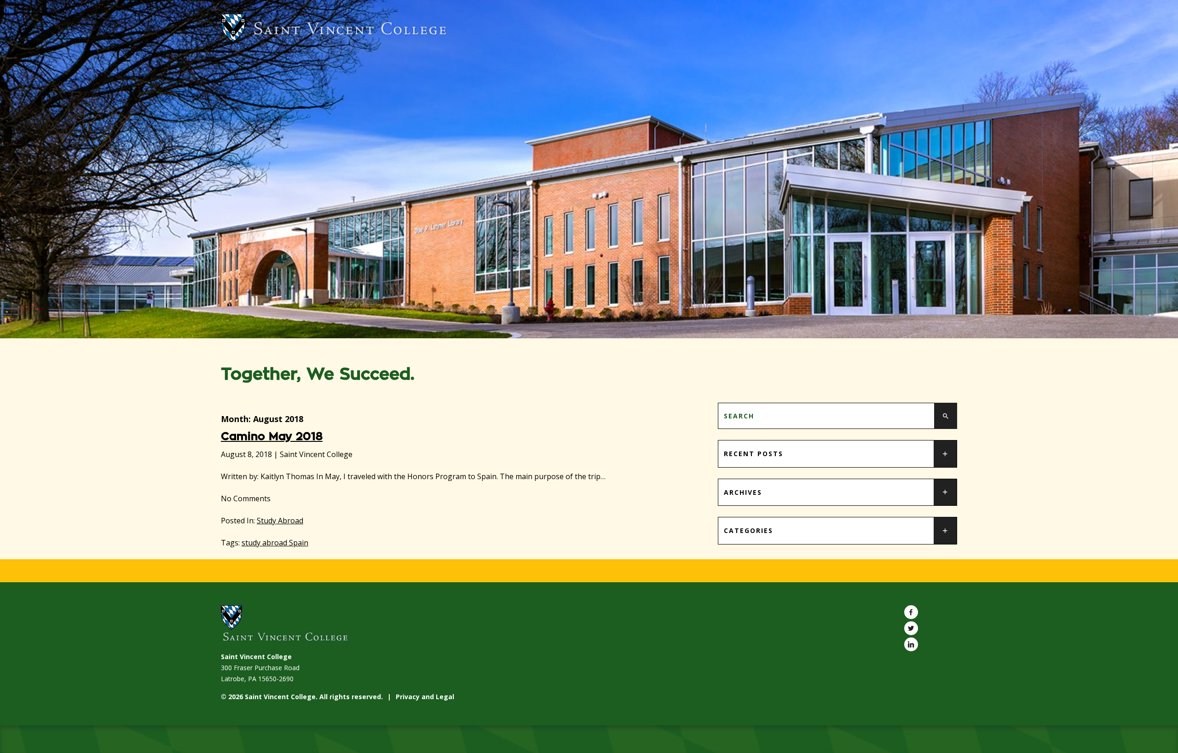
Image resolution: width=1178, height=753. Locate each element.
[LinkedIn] (911, 644)
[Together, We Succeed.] (589, 28)
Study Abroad (280, 521)
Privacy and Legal (425, 696)
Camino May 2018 (272, 436)
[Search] (945, 416)
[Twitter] (911, 628)
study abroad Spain (275, 543)
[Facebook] (911, 612)
